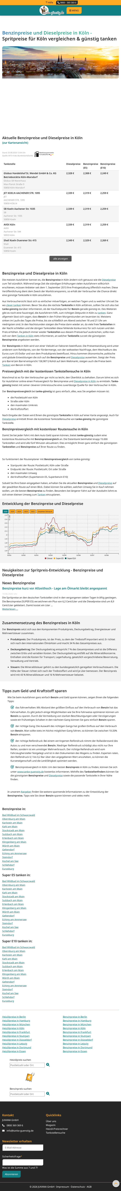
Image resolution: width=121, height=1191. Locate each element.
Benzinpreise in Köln (74, 1028)
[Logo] (51, 10)
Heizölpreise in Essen (14, 1051)
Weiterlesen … (10, 609)
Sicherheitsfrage (12, 1156)
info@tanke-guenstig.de (20, 1130)
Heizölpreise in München (16, 1024)
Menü (75, 10)
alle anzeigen (60, 258)
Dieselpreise (109, 279)
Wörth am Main (11, 845)
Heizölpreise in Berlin (14, 1016)
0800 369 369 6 (15, 1125)
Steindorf (7, 857)
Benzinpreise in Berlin (75, 1016)
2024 (19, 511)
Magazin (50, 1125)
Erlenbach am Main (13, 838)
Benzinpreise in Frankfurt (77, 1032)
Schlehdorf (8, 865)
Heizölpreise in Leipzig (14, 1043)
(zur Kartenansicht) (15, 143)
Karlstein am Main (12, 822)
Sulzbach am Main (12, 834)
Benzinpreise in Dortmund (77, 1047)
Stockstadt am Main (13, 830)
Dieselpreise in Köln (85, 381)
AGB (89, 1186)
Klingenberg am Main (14, 842)
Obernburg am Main (13, 819)
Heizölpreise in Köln (13, 1028)
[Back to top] (116, 1184)
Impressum (62, 1186)
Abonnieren (11, 1174)
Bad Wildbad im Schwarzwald (18, 815)
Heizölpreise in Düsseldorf (17, 1039)
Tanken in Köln (25, 335)
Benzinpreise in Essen (75, 1051)
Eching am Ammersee (14, 853)
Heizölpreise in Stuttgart (16, 1036)
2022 (33, 511)
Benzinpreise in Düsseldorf (78, 1039)
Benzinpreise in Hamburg (77, 1020)
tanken (102, 312)
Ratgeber (26, 791)
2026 (5, 511)
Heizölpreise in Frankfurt (16, 1032)
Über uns (51, 1121)
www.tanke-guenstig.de (30, 771)
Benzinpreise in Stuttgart (77, 1036)
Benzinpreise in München (77, 1024)
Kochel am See (10, 861)
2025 (12, 511)
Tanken (6, 365)
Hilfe (50, 2)
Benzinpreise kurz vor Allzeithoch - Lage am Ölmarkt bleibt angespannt (54, 588)
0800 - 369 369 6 (68, 2)
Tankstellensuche (55, 1132)
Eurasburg (8, 868)
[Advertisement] (60, 104)
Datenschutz (78, 1186)
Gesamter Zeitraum (45, 511)
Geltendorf (8, 849)
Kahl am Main (9, 826)
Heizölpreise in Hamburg (16, 1020)
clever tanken (13, 305)
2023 (26, 511)
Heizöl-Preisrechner (57, 1129)
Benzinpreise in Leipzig (75, 1043)
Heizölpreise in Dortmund (16, 1047)
